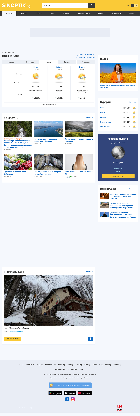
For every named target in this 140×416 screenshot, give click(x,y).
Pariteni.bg (117, 365)
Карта (100, 13)
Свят (52, 13)
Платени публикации (64, 374)
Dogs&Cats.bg (60, 369)
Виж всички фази (118, 176)
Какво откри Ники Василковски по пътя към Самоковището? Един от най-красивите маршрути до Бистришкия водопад (18, 144)
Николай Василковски (16, 331)
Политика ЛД (92, 374)
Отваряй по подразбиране (87, 57)
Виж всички (89, 117)
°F (136, 5)
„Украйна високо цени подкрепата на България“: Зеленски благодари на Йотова (123, 215)
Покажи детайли (48, 105)
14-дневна (86, 62)
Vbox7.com (30, 365)
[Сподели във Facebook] (90, 339)
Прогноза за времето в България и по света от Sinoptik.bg (17, 5)
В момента (11, 62)
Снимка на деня (14, 271)
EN (128, 5)
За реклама (52, 374)
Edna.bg (70, 365)
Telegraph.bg (72, 369)
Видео (131, 13)
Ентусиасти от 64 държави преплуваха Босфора (45, 140)
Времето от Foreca (56, 378)
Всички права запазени (38, 408)
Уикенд (48, 62)
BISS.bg (108, 365)
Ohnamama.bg (50, 365)
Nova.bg (87, 365)
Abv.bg (21, 365)
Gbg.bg (82, 369)
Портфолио (75, 374)
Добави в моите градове (86, 55)
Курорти (66, 13)
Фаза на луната (83, 13)
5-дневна (67, 62)
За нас (46, 374)
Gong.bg (40, 365)
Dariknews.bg (108, 188)
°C (133, 5)
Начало (9, 13)
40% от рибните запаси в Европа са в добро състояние (47, 173)
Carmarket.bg (97, 365)
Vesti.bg (79, 365)
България (24, 13)
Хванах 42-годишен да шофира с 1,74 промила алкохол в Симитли (123, 196)
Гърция (11, 52)
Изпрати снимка (13, 339)
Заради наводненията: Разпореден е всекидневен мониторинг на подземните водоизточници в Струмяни (121, 205)
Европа (39, 13)
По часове (30, 62)
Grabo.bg (61, 365)
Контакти (84, 374)
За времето (116, 13)
